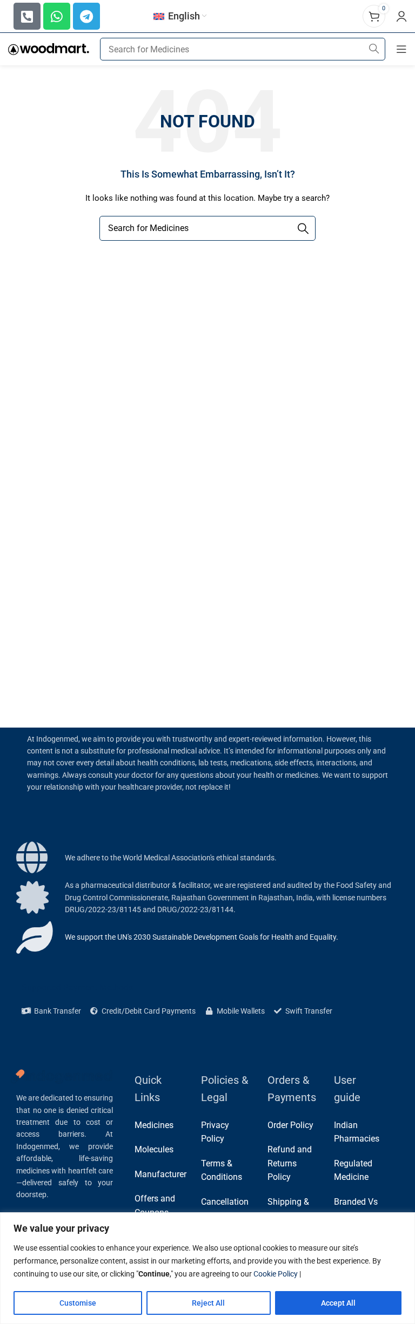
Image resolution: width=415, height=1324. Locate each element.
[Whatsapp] (56, 16)
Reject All (208, 1303)
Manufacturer (160, 1174)
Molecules (154, 1149)
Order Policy (290, 1125)
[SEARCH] (374, 49)
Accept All (338, 1303)
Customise (77, 1303)
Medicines (154, 1125)
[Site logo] (48, 48)
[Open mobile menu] (401, 49)
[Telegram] (86, 16)
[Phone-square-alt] (27, 16)
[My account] (401, 16)
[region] (207, 1268)
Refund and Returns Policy (289, 1163)
